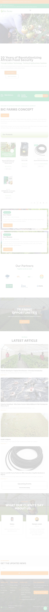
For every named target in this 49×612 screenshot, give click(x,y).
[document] (24, 306)
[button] (30, 295)
